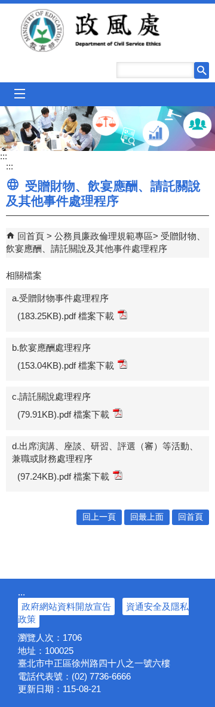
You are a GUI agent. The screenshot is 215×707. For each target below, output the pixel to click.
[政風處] (107, 128)
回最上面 (147, 517)
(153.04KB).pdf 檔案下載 (65, 365)
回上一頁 (99, 517)
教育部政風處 (107, 30)
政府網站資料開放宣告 (66, 606)
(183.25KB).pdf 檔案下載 (65, 316)
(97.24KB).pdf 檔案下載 (63, 476)
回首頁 (30, 236)
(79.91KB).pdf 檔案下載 (63, 414)
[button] (201, 70)
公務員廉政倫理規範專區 (103, 236)
